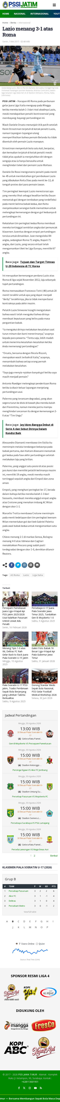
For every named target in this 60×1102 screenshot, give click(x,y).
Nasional (20, 13)
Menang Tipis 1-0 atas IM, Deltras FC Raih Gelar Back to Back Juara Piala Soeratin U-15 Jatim (15, 653)
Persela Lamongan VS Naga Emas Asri (30, 849)
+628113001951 (30, 1081)
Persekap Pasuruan (18, 890)
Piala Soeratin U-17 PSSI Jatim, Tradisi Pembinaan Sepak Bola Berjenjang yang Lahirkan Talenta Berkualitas (15, 692)
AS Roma (15, 575)
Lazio (26, 575)
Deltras (12, 900)
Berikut (54, 855)
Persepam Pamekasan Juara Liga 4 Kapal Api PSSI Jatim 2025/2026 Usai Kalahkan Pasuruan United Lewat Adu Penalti (14, 616)
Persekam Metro (17, 905)
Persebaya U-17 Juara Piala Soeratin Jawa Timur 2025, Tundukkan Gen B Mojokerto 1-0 (44, 612)
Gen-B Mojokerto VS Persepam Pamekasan (30, 743)
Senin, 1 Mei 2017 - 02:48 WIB (16, 41)
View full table (30, 911)
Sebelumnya (8, 855)
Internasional (39, 13)
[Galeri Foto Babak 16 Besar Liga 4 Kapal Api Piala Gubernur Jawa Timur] (45, 639)
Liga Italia (38, 575)
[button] (7, 921)
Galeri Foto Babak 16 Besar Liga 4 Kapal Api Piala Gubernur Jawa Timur (43, 653)
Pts (54, 886)
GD (46, 886)
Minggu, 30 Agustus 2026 (29, 723)
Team (11, 886)
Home (5, 13)
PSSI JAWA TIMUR (27, 1074)
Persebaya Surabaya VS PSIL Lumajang (30, 822)
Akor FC (12, 895)
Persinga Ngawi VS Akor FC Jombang (30, 770)
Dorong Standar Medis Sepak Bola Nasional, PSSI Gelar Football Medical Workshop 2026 (44, 690)
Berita (13, 22)
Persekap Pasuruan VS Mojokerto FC (30, 796)
